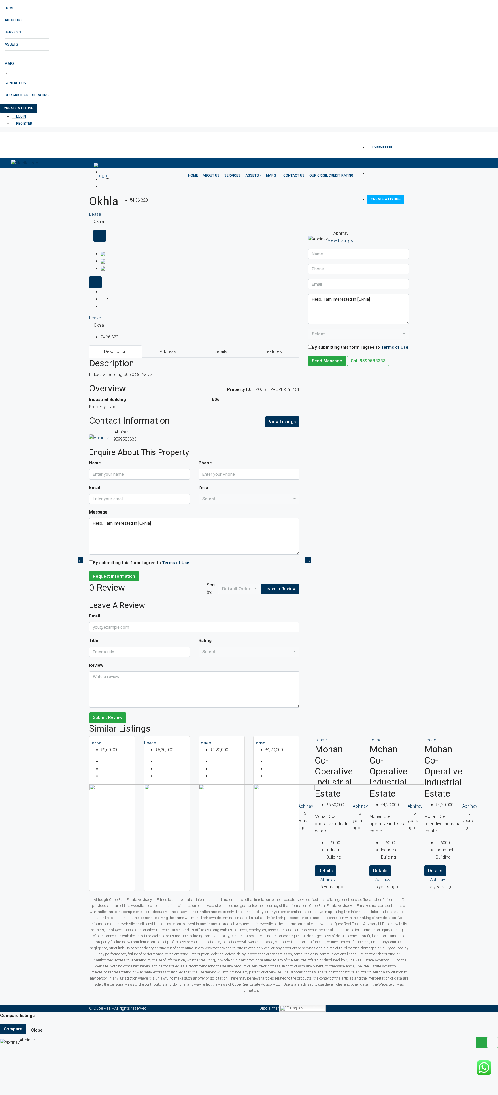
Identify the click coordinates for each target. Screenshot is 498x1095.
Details (220, 351)
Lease (95, 318)
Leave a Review (280, 588)
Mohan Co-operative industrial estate (443, 771)
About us (13, 20)
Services (13, 32)
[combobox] (249, 499)
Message (98, 512)
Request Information (114, 576)
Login (20, 116)
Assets (11, 44)
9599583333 (124, 439)
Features (273, 351)
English (296, 1008)
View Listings (282, 421)
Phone (205, 462)
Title (93, 640)
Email (94, 487)
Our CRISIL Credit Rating (27, 95)
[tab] (99, 236)
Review (96, 665)
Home (9, 8)
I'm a (203, 487)
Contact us (15, 83)
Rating (205, 640)
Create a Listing (18, 108)
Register (23, 124)
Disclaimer (269, 1008)
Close (37, 1030)
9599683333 (381, 147)
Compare (13, 1029)
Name (95, 462)
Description (115, 351)
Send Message (327, 360)
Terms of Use (175, 562)
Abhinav (437, 879)
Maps (10, 64)
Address (168, 351)
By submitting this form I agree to (141, 562)
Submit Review (107, 717)
